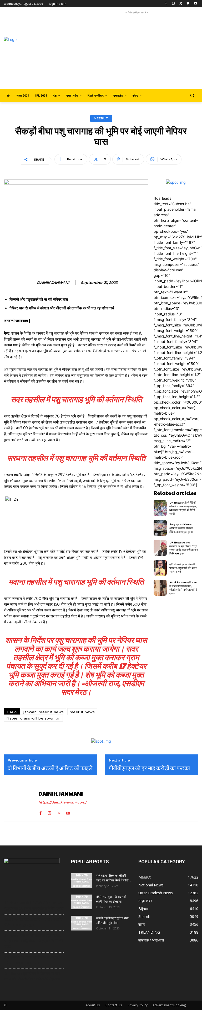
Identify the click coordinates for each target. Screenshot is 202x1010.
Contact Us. (114, 1005)
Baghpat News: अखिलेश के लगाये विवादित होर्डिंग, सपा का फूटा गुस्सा (181, 527)
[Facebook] (166, 4)
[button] (192, 95)
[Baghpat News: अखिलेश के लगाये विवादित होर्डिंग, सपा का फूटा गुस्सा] (160, 528)
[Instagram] (173, 4)
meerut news (82, 712)
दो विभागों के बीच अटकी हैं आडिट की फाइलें (50, 767)
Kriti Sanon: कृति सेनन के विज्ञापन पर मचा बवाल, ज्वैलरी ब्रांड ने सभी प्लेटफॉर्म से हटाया (183, 587)
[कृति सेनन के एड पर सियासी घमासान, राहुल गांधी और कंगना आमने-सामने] (160, 568)
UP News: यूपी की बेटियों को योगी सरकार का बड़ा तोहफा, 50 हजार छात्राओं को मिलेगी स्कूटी (183, 508)
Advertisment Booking (169, 1005)
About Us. (93, 1005)
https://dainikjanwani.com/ (62, 802)
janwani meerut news (43, 712)
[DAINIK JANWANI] (21, 802)
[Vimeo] (188, 4)
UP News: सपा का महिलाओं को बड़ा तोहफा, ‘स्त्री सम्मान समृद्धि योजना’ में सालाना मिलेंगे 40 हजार (183, 548)
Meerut (101, 118)
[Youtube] (195, 4)
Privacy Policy (138, 1005)
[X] (181, 4)
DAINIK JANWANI (53, 283)
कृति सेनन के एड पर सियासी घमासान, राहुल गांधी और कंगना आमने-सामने (183, 567)
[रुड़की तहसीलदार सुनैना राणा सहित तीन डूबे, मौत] (81, 923)
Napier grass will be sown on (33, 718)
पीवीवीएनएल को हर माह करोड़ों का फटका (149, 767)
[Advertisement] (138, 52)
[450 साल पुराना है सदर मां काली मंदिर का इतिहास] (81, 902)
